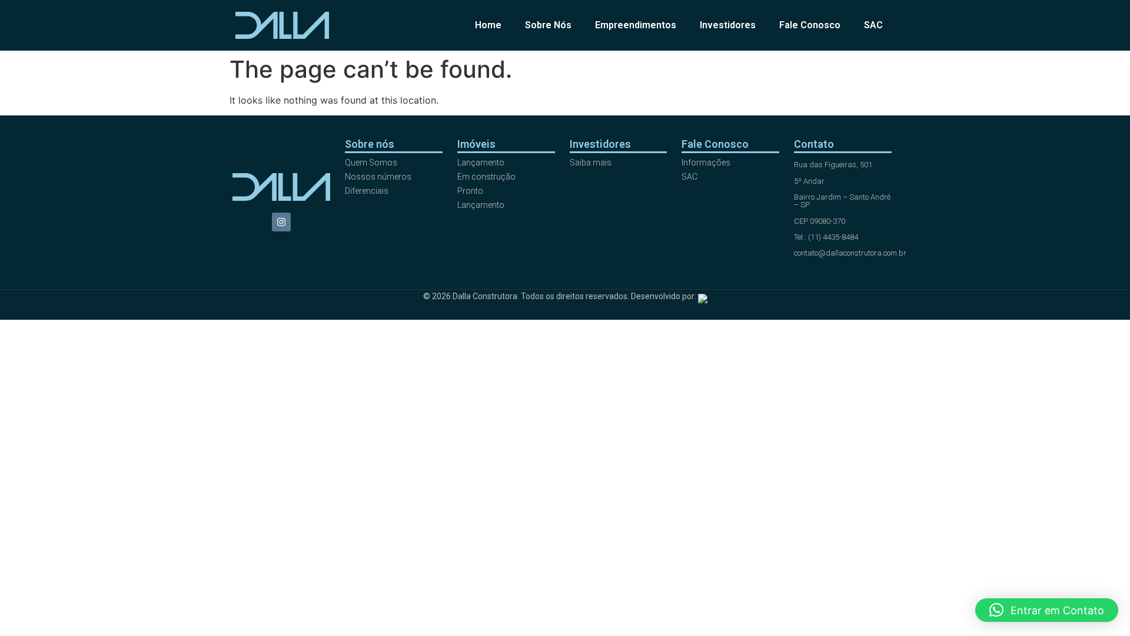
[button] (1046, 610)
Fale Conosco (809, 25)
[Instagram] (281, 222)
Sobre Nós (548, 25)
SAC (873, 25)
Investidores (728, 25)
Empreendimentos (635, 25)
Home (488, 25)
